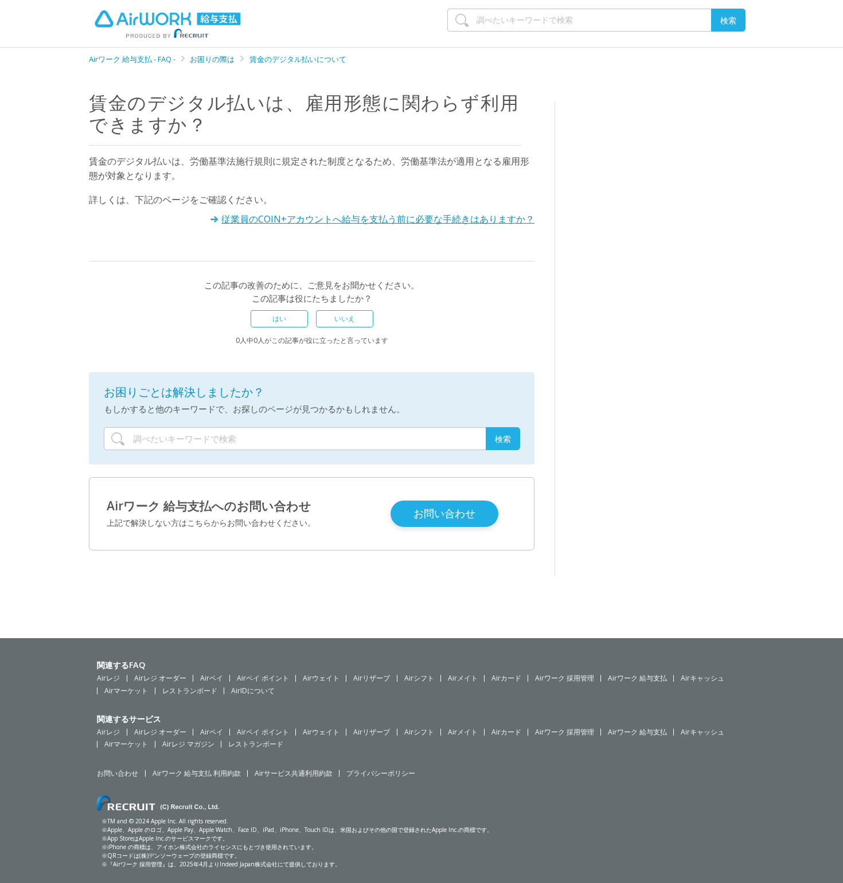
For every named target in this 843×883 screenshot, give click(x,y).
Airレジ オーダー (160, 678)
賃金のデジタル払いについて (297, 59)
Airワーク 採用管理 (564, 678)
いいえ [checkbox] (344, 318)
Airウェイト (321, 678)
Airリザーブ (371, 678)
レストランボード (189, 690)
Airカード (506, 678)
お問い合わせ (117, 773)
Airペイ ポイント (263, 678)
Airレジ (108, 678)
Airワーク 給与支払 (637, 678)
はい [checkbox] (279, 318)
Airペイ (211, 678)
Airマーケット (126, 690)
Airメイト (463, 678)
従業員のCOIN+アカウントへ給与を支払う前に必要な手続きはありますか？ (377, 219)
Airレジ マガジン (188, 744)
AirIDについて (253, 690)
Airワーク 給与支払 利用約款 (197, 773)
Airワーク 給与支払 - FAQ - (133, 59)
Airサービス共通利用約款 (294, 773)
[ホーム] (138, 23)
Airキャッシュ (702, 678)
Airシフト (419, 678)
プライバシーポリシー (380, 773)
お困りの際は (212, 59)
